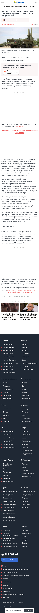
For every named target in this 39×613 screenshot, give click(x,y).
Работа (24, 347)
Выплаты (25, 350)
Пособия (25, 366)
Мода (24, 438)
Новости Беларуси (9, 447)
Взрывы (5, 469)
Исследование (27, 421)
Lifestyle (23, 428)
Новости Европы (8, 431)
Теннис (24, 389)
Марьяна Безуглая (9, 517)
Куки (18, 610)
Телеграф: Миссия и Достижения (13, 594)
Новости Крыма (8, 369)
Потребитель (26, 435)
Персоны (4, 488)
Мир (2, 428)
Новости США (7, 435)
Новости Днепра (8, 350)
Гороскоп (25, 431)
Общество (24, 340)
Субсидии (25, 353)
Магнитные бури (27, 450)
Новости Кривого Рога (10, 363)
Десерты (25, 540)
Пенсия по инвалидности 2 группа (10, 534)
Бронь (24, 467)
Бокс (23, 386)
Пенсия (4, 526)
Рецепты (24, 526)
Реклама (5, 578)
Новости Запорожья (9, 360)
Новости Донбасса (9, 366)
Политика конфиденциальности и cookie (15, 569)
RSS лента (6, 597)
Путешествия (26, 441)
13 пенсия (6, 530)
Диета (24, 415)
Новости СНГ (7, 441)
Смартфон (6, 421)
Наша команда (7, 588)
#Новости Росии (19, 296)
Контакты (5, 585)
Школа (24, 360)
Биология (6, 415)
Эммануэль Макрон (9, 501)
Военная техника (8, 481)
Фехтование (26, 398)
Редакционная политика (10, 572)
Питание (25, 412)
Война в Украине (7, 460)
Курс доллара (7, 395)
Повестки (25, 464)
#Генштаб (9, 296)
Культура (25, 444)
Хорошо (28, 610)
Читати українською (7, 24)
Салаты (24, 543)
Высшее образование (29, 363)
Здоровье (24, 405)
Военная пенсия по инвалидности (9, 539)
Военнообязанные (28, 473)
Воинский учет (27, 476)
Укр (36, 2)
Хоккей (24, 392)
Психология (26, 418)
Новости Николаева (9, 372)
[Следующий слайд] (37, 6)
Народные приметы (28, 495)
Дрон (4, 418)
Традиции (25, 498)
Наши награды (7, 582)
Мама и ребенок (27, 409)
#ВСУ (28, 296)
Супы (24, 536)
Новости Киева (8, 344)
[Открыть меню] (2, 2)
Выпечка (25, 530)
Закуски (24, 546)
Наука (3, 405)
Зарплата (25, 344)
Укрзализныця (7, 398)
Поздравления (27, 454)
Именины (25, 507)
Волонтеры (6, 478)
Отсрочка (25, 470)
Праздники (24, 488)
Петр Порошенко (8, 510)
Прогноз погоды (27, 369)
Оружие (5, 475)
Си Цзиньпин (7, 498)
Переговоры (7, 472)
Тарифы (5, 392)
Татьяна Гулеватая (10, 20)
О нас (4, 566)
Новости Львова (8, 357)
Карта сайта (6, 591)
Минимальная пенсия (10, 543)
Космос (5, 412)
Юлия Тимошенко (9, 514)
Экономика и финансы (9, 379)
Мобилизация (25, 460)
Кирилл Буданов (8, 507)
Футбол (24, 383)
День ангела (26, 504)
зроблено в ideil (6, 607)
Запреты (25, 501)
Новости (4, 340)
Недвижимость (8, 389)
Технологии (7, 409)
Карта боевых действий (7, 464)
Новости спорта (26, 379)
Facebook (19, 126)
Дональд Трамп (8, 495)
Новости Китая (8, 444)
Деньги (5, 383)
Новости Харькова (9, 347)
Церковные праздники (29, 491)
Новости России (8, 438)
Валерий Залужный (9, 504)
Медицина (25, 357)
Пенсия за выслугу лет (10, 546)
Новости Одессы (8, 353)
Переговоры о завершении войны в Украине (18, 6)
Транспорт (6, 386)
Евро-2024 (25, 395)
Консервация (26, 533)
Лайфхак (25, 447)
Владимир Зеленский (10, 491)
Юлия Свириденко (9, 520)
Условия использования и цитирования (15, 575)
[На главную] (19, 2)
